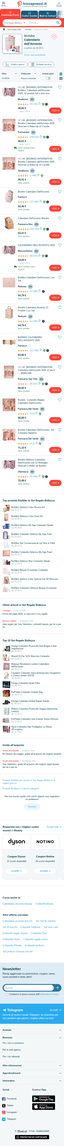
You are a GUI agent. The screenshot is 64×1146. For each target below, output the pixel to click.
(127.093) (34, 201)
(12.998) (34, 291)
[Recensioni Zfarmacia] (23, 477)
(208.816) (34, 137)
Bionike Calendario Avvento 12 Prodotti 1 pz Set (33, 309)
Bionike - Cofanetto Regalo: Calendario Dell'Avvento (31, 401)
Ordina (26, 74)
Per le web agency (12, 1049)
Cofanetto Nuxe (11, 939)
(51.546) (34, 476)
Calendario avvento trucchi (17, 921)
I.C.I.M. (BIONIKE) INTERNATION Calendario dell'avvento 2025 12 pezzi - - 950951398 (36, 370)
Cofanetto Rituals (12, 945)
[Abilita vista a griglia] (61, 78)
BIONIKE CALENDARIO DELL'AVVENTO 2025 (30, 339)
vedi (54, 110)
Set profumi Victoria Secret (17, 951)
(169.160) (34, 229)
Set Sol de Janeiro (45, 921)
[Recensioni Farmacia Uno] (23, 229)
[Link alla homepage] (4, 29)
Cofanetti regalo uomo (35, 939)
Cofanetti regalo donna (15, 933)
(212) (32, 413)
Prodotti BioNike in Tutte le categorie (21, 788)
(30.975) (34, 256)
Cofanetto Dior (39, 933)
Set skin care (51, 927)
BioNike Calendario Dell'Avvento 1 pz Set (36, 279)
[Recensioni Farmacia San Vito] (23, 384)
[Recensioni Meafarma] (23, 104)
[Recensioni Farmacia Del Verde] (23, 414)
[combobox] (15, 22)
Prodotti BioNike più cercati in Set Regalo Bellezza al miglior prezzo (29, 781)
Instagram (11, 1112)
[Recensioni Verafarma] (23, 176)
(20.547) (34, 384)
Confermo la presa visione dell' (34, 994)
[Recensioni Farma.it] (23, 202)
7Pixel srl (22, 1131)
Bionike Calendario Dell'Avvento (33, 191)
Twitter (9, 1105)
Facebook (11, 1098)
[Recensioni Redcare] (23, 291)
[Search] (58, 22)
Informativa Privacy (49, 994)
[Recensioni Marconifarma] (23, 256)
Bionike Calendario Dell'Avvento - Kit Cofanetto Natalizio (36, 431)
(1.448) (33, 175)
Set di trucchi (10, 927)
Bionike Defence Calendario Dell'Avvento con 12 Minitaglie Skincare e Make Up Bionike (33, 462)
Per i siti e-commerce (13, 1043)
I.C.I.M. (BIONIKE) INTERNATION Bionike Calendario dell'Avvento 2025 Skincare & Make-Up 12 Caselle (36, 123)
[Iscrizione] (58, 988)
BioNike (28, 29)
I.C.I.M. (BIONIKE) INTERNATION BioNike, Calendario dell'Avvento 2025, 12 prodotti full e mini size (35, 90)
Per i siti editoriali (11, 1056)
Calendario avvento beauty (17, 903)
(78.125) (34, 104)
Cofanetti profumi (34, 945)
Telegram (11, 1119)
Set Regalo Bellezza (16, 29)
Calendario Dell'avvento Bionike (33, 218)
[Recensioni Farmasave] (23, 137)
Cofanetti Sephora (30, 927)
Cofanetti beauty (44, 903)
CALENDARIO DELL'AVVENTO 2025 (36, 245)
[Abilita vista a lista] (61, 74)
